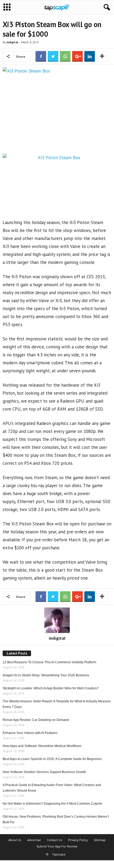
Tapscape (58, 854)
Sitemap (100, 840)
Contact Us (54, 840)
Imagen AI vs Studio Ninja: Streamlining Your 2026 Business (46, 675)
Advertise (34, 840)
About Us (14, 840)
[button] (106, 7)
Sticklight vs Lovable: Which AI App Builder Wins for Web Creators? (51, 688)
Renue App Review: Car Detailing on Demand (36, 720)
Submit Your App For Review (57, 846)
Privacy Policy (78, 840)
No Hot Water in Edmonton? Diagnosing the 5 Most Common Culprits (52, 803)
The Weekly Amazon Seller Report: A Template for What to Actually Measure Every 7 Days (57, 704)
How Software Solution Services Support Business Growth (44, 772)
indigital (12, 42)
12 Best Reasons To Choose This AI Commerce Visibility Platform (49, 662)
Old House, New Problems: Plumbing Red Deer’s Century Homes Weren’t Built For (56, 819)
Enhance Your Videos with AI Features (30, 733)
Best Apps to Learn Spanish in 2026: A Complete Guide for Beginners (52, 759)
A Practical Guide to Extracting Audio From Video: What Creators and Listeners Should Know (52, 787)
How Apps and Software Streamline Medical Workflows (42, 746)
